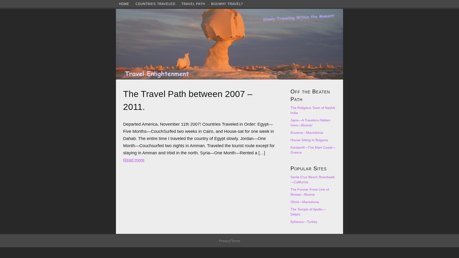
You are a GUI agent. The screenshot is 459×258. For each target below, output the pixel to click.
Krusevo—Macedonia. (307, 132)
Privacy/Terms (229, 241)
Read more (133, 160)
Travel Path (193, 4)
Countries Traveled (155, 4)
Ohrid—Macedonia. (305, 202)
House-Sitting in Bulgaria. (309, 140)
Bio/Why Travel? (227, 4)
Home (124, 4)
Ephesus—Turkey (303, 222)
